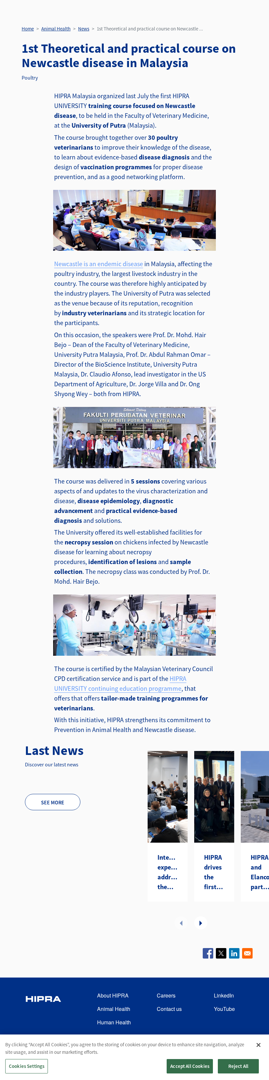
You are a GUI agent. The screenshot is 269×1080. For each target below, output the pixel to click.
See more (52, 802)
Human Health (114, 1022)
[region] (134, 1057)
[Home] (43, 1009)
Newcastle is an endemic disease (98, 264)
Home (28, 29)
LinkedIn (224, 995)
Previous (181, 922)
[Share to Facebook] (208, 953)
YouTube (224, 1009)
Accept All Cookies (189, 1066)
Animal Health (56, 29)
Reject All (238, 1066)
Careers (166, 995)
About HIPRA (113, 995)
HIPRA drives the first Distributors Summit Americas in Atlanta (214, 872)
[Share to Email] (247, 953)
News (83, 29)
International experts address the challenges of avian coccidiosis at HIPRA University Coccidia (167, 872)
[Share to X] (221, 953)
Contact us (169, 1009)
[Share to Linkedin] (234, 953)
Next (200, 922)
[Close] (258, 1045)
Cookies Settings (26, 1066)
